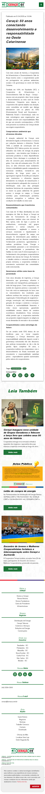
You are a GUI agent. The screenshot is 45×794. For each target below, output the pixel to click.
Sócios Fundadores (22, 601)
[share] (32, 375)
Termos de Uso (22, 782)
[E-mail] (26, 375)
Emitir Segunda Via (22, 740)
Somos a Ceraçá (22, 596)
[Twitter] (14, 375)
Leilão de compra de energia (20, 491)
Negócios (22, 720)
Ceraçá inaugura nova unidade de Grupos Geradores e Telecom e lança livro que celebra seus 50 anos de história (22, 434)
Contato (23, 727)
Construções (22, 631)
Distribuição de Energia (22, 621)
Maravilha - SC (22, 650)
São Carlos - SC (22, 658)
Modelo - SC (22, 661)
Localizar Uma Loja (22, 737)
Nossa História (22, 598)
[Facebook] (8, 375)
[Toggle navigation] (41, 4)
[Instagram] (15, 674)
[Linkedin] (25, 674)
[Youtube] (30, 674)
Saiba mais (12, 452)
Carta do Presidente (22, 604)
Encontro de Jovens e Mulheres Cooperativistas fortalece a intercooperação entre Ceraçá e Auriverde (22, 550)
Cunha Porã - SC (22, 656)
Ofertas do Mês (22, 735)
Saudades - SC (22, 645)
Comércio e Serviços (22, 626)
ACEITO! (35, 786)
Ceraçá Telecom (22, 623)
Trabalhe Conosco (22, 725)
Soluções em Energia (22, 628)
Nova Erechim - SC (22, 653)
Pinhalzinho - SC (22, 648)
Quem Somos (22, 717)
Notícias (22, 722)
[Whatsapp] (20, 375)
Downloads (22, 730)
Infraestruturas (22, 606)
